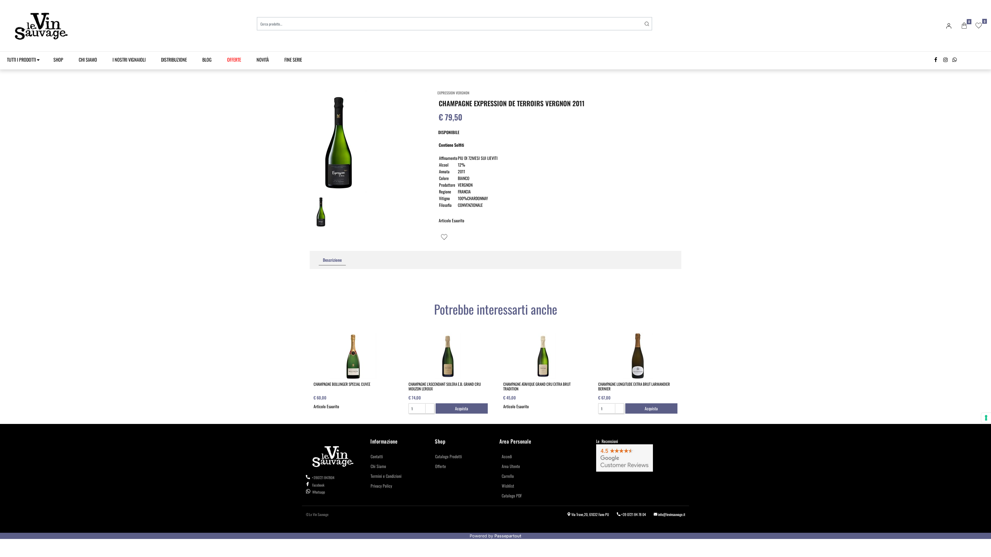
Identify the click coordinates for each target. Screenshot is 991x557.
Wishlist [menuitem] (508, 486)
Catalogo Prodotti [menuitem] (448, 456)
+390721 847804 (322, 477)
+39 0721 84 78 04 (633, 514)
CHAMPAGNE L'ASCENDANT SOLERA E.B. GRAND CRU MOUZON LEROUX (445, 386)
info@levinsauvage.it (671, 514)
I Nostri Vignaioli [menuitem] (129, 59)
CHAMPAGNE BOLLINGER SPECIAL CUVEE (342, 384)
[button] (647, 23)
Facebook (318, 485)
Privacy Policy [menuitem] (381, 486)
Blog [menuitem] (207, 59)
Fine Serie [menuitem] (293, 59)
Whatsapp (318, 492)
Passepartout (507, 535)
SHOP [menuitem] (58, 59)
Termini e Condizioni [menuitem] (386, 476)
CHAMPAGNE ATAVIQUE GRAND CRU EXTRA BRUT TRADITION (537, 386)
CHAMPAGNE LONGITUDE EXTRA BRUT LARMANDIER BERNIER (634, 386)
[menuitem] (234, 59)
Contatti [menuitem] (377, 456)
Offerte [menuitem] (440, 466)
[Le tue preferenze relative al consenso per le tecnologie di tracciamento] (986, 418)
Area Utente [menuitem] (511, 466)
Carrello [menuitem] (508, 476)
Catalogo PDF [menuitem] (512, 496)
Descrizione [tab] (332, 260)
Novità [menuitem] (263, 59)
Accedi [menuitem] (507, 456)
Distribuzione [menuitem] (174, 59)
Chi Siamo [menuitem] (88, 59)
